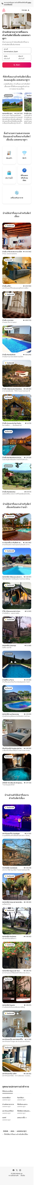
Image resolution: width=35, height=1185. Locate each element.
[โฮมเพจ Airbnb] (3, 10)
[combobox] (17, 51)
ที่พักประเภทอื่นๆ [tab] (7, 1091)
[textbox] (9, 58)
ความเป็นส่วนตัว (14, 1175)
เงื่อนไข (23, 1175)
